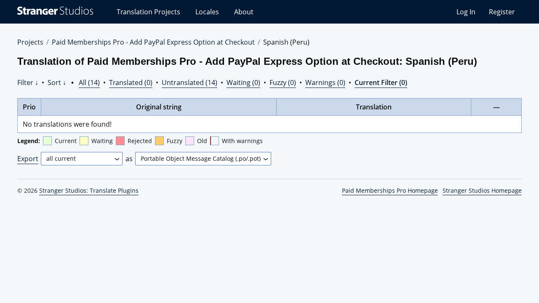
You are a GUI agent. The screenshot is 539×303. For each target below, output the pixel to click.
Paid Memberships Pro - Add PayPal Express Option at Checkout (153, 42)
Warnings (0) (325, 82)
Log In (465, 11)
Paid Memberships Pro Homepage (390, 190)
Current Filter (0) (381, 82)
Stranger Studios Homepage (482, 190)
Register (502, 11)
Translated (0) (130, 82)
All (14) (89, 82)
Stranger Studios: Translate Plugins (89, 190)
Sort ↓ (57, 82)
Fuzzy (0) (283, 82)
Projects (30, 42)
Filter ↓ (27, 82)
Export (27, 158)
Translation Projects (148, 11)
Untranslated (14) (189, 82)
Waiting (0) (243, 82)
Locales (207, 11)
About (243, 11)
